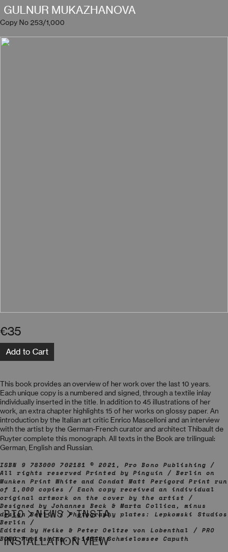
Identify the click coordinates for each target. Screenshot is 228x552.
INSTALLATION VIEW (56, 541)
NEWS (50, 513)
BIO (14, 513)
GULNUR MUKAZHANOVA (70, 10)
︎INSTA (87, 513)
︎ (30, 513)
